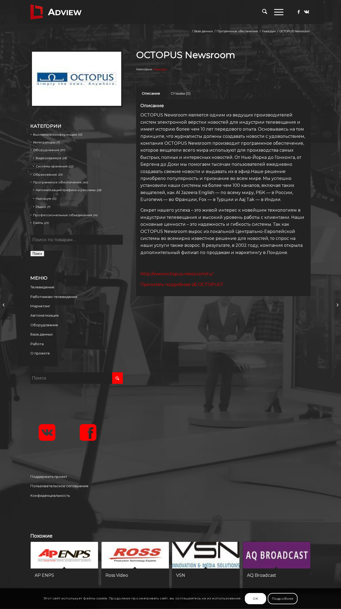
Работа (37, 344)
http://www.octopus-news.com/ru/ (176, 273)
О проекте (40, 353)
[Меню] (277, 12)
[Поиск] (265, 12)
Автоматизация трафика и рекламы (66, 190)
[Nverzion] (4, 304)
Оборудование (44, 325)
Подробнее (283, 598)
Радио (41, 207)
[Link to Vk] (307, 12)
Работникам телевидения (53, 297)
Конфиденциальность (50, 495)
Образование (45, 174)
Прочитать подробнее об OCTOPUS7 (181, 284)
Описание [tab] (151, 93)
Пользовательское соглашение (59, 486)
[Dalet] (337, 304)
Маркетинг (40, 306)
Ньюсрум (43, 198)
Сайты (38, 223)
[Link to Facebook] (299, 12)
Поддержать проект (48, 476)
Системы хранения (52, 166)
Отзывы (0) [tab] (180, 93)
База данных (41, 334)
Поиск (37, 254)
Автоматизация (44, 315)
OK (255, 598)
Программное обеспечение (57, 182)
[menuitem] (265, 12)
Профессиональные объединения (62, 215)
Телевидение (42, 287)
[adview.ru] (56, 12)
